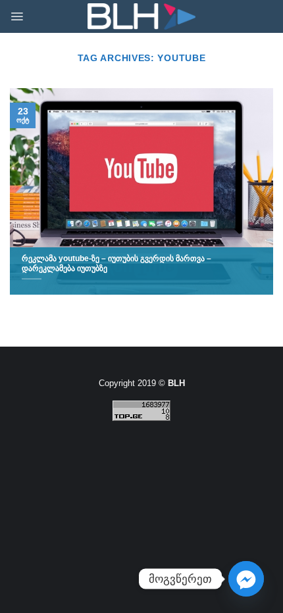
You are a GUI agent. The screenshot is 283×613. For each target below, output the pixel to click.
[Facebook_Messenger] (246, 579)
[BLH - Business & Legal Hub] (142, 16)
